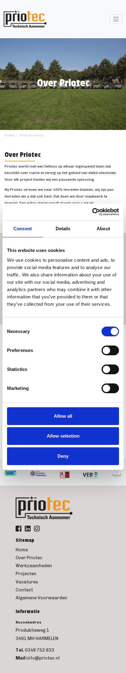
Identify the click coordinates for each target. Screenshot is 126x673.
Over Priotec (29, 557)
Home (22, 550)
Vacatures (27, 582)
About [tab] (103, 228)
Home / (11, 135)
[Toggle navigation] (116, 19)
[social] (18, 529)
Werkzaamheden (34, 565)
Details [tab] (63, 228)
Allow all (63, 416)
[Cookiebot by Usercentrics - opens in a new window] (92, 212)
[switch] (110, 350)
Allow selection (63, 435)
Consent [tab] (22, 228)
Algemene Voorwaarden (41, 598)
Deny (63, 456)
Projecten (26, 573)
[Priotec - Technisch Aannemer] (25, 19)
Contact (24, 590)
